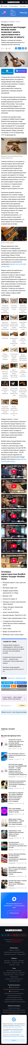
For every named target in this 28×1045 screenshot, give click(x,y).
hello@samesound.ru (18, 939)
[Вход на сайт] (23, 2)
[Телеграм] (2, 935)
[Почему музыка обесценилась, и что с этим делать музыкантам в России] (4, 846)
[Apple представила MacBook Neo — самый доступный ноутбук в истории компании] (4, 822)
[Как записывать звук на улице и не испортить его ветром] (4, 756)
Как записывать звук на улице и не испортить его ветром (17, 755)
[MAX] (8, 935)
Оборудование (12, 776)
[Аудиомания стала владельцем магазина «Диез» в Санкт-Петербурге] (4, 834)
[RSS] (25, 935)
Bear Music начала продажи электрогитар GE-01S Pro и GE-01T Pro (13, 669)
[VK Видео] (14, 935)
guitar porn (11, 678)
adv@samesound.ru (16, 941)
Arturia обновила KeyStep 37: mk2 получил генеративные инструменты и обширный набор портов (17, 857)
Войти (23, 705)
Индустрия (11, 788)
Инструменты (4, 21)
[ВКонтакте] (5, 935)
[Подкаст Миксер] (20, 935)
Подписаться (14, 913)
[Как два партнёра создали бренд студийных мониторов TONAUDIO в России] (4, 884)
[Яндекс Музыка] (17, 935)
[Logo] (14, 2)
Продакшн (11, 759)
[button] (16, 48)
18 (22, 849)
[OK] (22, 935)
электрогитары (21, 678)
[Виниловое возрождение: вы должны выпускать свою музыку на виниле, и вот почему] (4, 784)
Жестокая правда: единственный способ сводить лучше (16, 810)
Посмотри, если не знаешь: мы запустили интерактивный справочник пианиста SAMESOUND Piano (16, 743)
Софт (10, 748)
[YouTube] (11, 935)
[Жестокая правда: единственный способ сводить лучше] (4, 811)
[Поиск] (25, 2)
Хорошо (14, 1040)
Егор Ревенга (11, 21)
